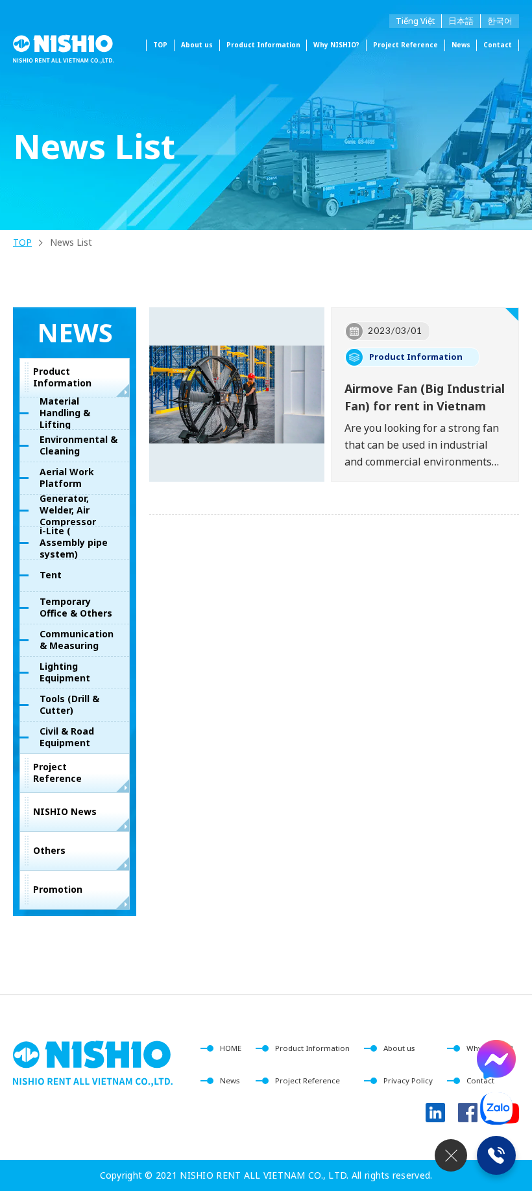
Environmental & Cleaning (78, 445)
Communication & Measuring (77, 640)
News (461, 44)
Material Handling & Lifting (65, 413)
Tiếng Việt (415, 21)
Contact (497, 44)
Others (49, 850)
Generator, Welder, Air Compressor (68, 510)
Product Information (62, 377)
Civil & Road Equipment (67, 737)
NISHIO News (65, 811)
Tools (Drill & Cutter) (69, 704)
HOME (230, 1048)
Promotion (57, 889)
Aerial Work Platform (67, 477)
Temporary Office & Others (76, 607)
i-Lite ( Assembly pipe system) (74, 542)
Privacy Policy (408, 1080)
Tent (51, 575)
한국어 (500, 21)
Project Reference (405, 44)
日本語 (461, 21)
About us (197, 44)
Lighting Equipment (65, 672)
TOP (160, 44)
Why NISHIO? (336, 44)
